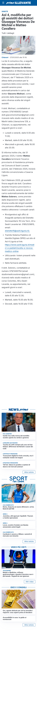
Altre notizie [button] (29, 472)
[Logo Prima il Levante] (18, 2)
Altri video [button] (30, 582)
